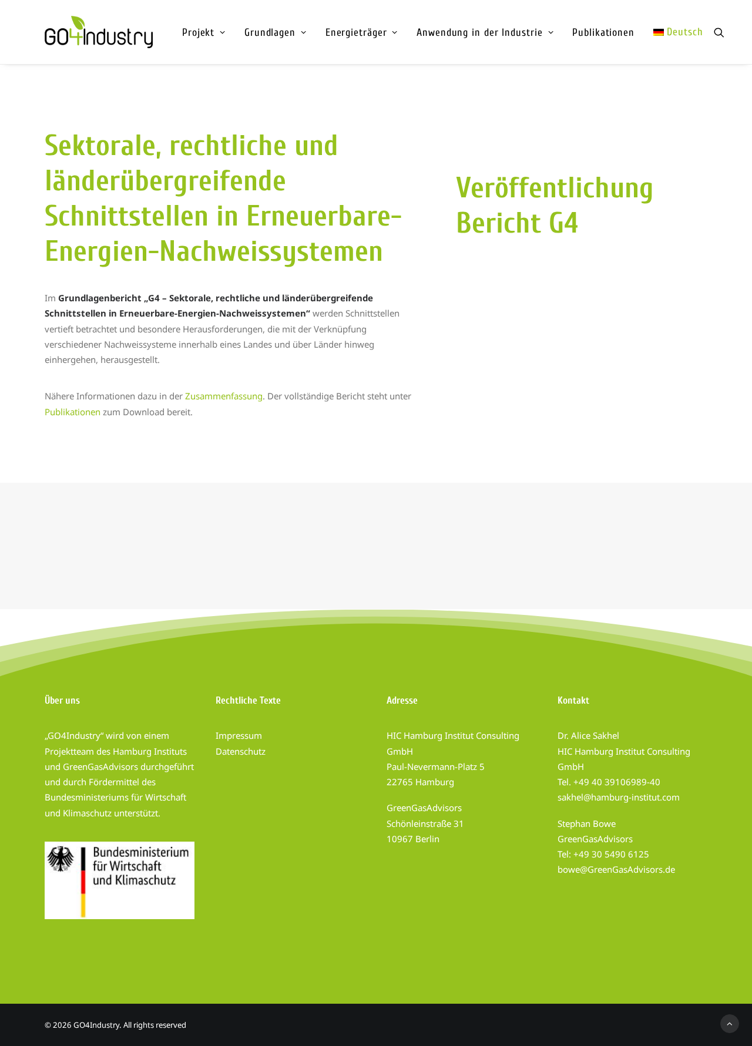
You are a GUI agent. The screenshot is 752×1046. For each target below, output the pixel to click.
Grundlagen (270, 32)
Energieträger (356, 32)
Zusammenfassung (224, 396)
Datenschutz (241, 751)
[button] (719, 32)
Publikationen (603, 32)
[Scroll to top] (729, 1022)
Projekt (198, 32)
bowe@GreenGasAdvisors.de (616, 869)
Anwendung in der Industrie (479, 32)
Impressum (239, 735)
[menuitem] (204, 33)
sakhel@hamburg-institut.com (619, 797)
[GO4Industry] (99, 32)
